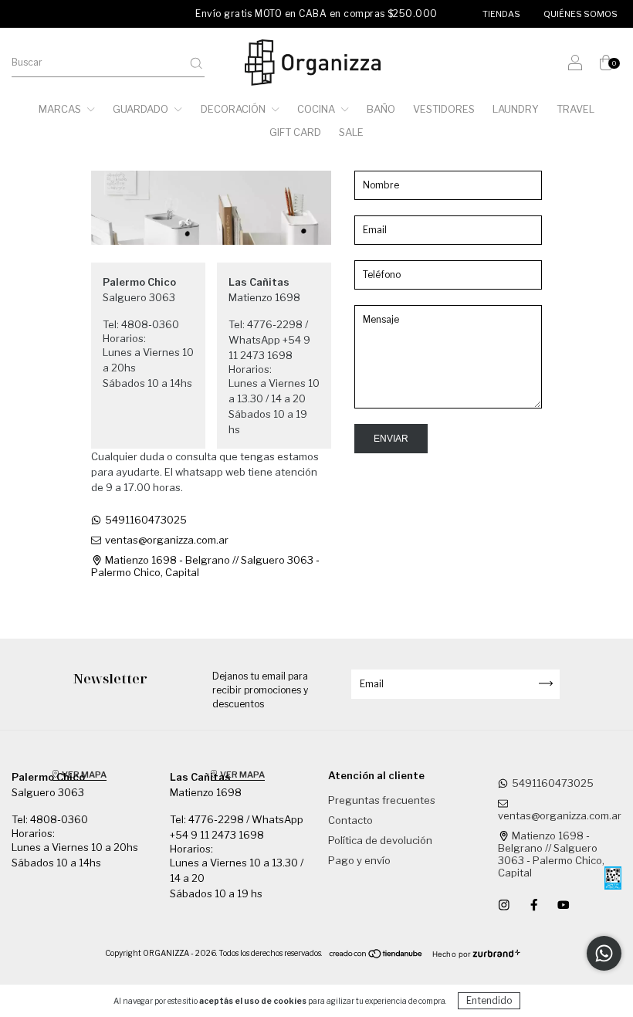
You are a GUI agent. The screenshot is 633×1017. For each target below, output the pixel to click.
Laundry (516, 109)
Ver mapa (83, 774)
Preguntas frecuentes (381, 800)
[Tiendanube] (376, 956)
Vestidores (444, 109)
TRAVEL (575, 109)
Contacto (350, 820)
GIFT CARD (295, 132)
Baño (381, 109)
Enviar (391, 438)
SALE (351, 132)
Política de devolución (380, 840)
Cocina (317, 109)
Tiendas (501, 13)
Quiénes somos (580, 13)
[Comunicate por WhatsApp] (604, 953)
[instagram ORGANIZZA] (505, 904)
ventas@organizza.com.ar (166, 540)
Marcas (61, 109)
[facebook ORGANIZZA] (535, 904)
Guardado (142, 109)
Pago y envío (359, 860)
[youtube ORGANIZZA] (563, 904)
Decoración (234, 109)
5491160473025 (146, 520)
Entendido (489, 1000)
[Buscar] (196, 63)
